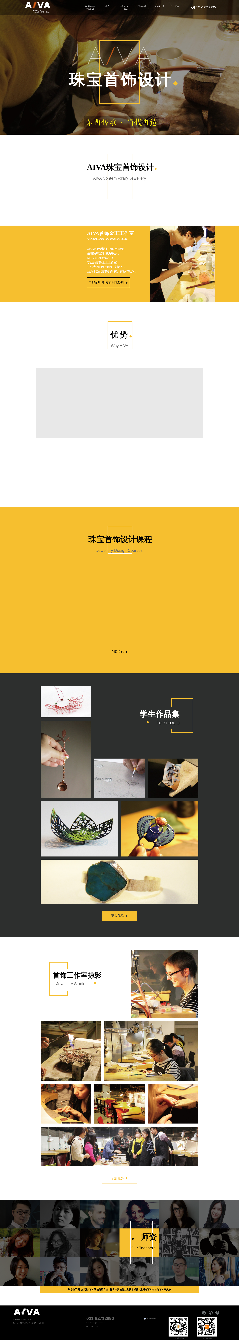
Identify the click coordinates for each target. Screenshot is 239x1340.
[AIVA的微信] (211, 1312)
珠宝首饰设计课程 (125, 7)
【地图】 (41, 1323)
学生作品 (142, 6)
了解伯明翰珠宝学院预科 (108, 282)
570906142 (94, 1326)
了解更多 (119, 1178)
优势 (107, 6)
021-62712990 (201, 7)
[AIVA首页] (39, 7)
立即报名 (119, 652)
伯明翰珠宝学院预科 (90, 7)
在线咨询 (217, 1312)
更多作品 (119, 916)
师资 (177, 6)
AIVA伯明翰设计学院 (204, 1312)
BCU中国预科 (151, 1318)
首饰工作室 (160, 6)
